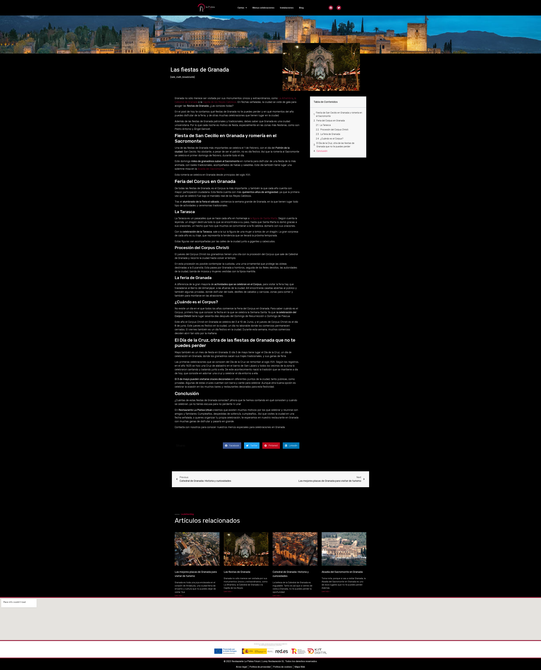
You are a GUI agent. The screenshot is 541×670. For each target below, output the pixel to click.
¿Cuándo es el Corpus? (331, 138)
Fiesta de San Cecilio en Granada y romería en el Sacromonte (339, 114)
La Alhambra (285, 98)
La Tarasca (325, 125)
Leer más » (179, 596)
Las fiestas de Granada (237, 571)
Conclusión (321, 151)
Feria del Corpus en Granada (330, 120)
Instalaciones (286, 7)
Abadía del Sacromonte (211, 168)
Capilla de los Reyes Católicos (219, 102)
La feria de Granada (330, 134)
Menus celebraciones (263, 7)
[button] (232, 445)
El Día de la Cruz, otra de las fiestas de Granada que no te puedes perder (335, 145)
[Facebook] (331, 7)
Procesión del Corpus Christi (334, 129)
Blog (301, 7)
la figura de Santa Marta (263, 218)
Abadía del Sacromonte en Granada (342, 571)
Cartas (241, 7)
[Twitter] (339, 7)
